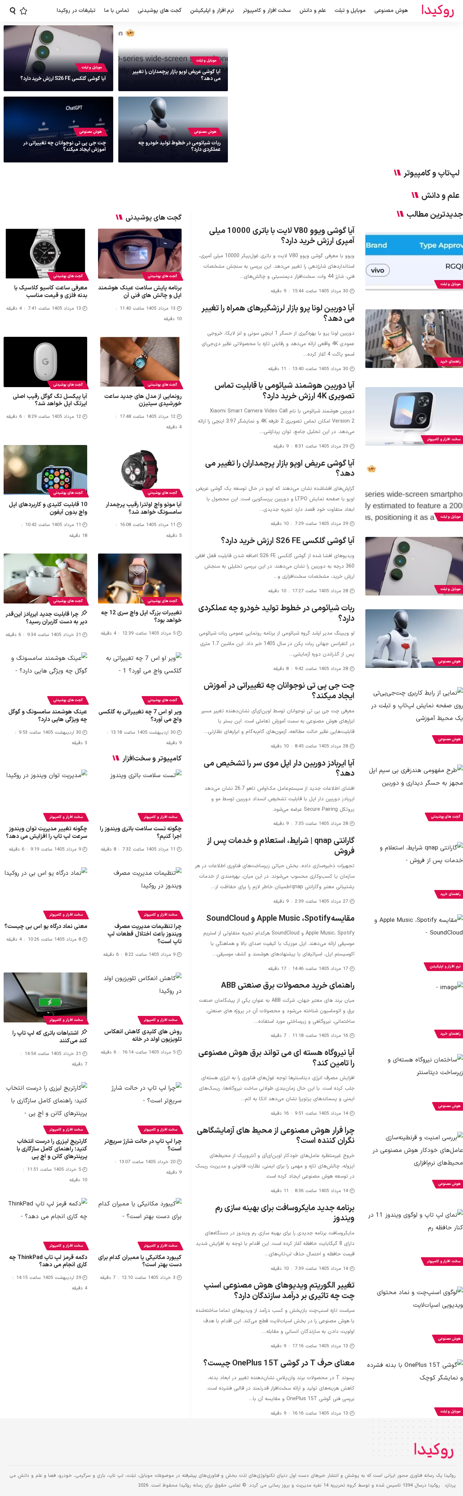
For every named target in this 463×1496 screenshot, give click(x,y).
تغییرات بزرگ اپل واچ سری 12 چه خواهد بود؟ (141, 617)
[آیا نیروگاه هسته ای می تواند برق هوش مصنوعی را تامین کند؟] (414, 1083)
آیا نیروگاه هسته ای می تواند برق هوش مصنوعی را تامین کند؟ (276, 1058)
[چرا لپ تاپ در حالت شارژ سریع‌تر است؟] (140, 1107)
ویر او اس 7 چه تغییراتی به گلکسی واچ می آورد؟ (140, 716)
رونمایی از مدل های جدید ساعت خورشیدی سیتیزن (143, 400)
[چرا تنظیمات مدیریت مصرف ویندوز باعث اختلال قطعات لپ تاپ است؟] (140, 892)
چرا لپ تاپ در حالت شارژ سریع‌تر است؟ (143, 1145)
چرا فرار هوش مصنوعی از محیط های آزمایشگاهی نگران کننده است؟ (275, 1136)
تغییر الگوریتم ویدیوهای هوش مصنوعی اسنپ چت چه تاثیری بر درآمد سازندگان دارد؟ (279, 1291)
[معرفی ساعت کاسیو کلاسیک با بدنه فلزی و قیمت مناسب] (45, 254)
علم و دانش (440, 196)
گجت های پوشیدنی (162, 276)
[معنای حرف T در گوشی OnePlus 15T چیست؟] (414, 1388)
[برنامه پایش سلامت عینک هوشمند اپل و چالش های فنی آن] (140, 254)
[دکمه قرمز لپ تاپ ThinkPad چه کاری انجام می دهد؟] (45, 1223)
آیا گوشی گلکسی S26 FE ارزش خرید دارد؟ (63, 78)
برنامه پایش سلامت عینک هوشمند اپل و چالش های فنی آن (140, 292)
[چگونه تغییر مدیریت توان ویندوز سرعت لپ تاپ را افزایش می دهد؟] (45, 795)
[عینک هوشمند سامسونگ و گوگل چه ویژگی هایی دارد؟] (45, 677)
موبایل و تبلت (206, 60)
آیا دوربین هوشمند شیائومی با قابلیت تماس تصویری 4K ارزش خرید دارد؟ (284, 391)
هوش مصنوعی (205, 132)
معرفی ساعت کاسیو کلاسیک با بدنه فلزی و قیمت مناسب (50, 292)
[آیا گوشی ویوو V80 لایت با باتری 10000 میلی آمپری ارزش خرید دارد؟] (414, 261)
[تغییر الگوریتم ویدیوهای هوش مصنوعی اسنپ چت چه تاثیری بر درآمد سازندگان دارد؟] (414, 1316)
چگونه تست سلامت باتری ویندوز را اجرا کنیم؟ (141, 833)
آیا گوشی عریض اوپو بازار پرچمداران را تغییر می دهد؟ (176, 75)
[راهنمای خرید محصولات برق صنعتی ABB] (414, 1011)
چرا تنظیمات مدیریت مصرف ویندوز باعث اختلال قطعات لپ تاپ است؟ (144, 934)
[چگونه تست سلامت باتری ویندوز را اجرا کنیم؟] (140, 795)
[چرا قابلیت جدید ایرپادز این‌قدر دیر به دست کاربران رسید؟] (45, 579)
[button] (12, 10)
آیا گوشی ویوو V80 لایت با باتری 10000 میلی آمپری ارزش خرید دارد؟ (281, 236)
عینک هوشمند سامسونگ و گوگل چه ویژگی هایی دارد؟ (47, 716)
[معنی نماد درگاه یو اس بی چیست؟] (45, 892)
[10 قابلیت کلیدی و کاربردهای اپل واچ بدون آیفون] (45, 470)
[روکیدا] (438, 11)
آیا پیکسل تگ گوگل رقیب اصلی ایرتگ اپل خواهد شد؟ (50, 400)
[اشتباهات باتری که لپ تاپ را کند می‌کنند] (45, 997)
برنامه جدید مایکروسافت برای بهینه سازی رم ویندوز (284, 1213)
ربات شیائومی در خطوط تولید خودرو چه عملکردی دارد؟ (179, 146)
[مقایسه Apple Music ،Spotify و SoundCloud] (414, 943)
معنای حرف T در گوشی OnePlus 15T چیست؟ (278, 1363)
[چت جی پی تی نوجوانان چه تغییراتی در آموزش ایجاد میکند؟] (414, 716)
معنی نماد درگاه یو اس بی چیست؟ (45, 926)
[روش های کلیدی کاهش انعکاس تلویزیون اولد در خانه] (140, 997)
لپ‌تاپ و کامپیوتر (431, 174)
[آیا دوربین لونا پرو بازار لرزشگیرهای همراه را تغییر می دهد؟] (414, 338)
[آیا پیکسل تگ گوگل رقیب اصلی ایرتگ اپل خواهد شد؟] (45, 362)
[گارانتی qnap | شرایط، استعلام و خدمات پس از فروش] (414, 871)
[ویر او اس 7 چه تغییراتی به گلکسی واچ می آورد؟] (140, 677)
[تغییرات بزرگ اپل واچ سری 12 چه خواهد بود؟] (140, 579)
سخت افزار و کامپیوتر (160, 817)
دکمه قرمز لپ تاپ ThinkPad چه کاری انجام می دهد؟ (48, 1261)
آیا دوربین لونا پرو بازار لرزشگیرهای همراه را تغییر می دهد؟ (277, 313)
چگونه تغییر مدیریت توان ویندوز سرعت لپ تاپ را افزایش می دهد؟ (46, 833)
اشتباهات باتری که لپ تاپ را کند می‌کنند (50, 1037)
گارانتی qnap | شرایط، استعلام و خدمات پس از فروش (280, 846)
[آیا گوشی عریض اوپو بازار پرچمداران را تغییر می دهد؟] (414, 494)
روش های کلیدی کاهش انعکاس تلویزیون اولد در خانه (143, 1035)
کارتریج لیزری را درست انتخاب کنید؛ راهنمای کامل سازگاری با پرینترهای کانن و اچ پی (52, 1149)
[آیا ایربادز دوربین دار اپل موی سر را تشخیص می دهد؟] (414, 793)
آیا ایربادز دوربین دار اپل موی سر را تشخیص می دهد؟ (279, 769)
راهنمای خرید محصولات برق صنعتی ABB (287, 986)
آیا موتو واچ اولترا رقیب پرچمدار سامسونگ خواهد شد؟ (144, 508)
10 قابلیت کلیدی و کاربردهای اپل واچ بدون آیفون (48, 508)
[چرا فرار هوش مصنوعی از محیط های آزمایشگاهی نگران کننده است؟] (414, 1161)
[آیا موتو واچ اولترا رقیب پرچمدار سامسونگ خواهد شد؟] (140, 470)
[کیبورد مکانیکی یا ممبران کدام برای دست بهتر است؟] (140, 1223)
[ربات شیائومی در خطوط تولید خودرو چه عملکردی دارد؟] (414, 638)
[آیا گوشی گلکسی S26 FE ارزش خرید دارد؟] (414, 566)
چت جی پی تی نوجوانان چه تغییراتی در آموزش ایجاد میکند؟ (64, 146)
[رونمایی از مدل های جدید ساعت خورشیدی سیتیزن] (140, 362)
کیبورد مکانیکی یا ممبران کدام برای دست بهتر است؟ (140, 1261)
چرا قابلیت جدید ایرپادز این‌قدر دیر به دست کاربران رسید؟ (46, 618)
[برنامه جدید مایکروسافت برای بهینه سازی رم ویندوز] (414, 1238)
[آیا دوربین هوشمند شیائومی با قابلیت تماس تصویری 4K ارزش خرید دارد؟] (414, 416)
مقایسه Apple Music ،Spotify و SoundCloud (280, 919)
